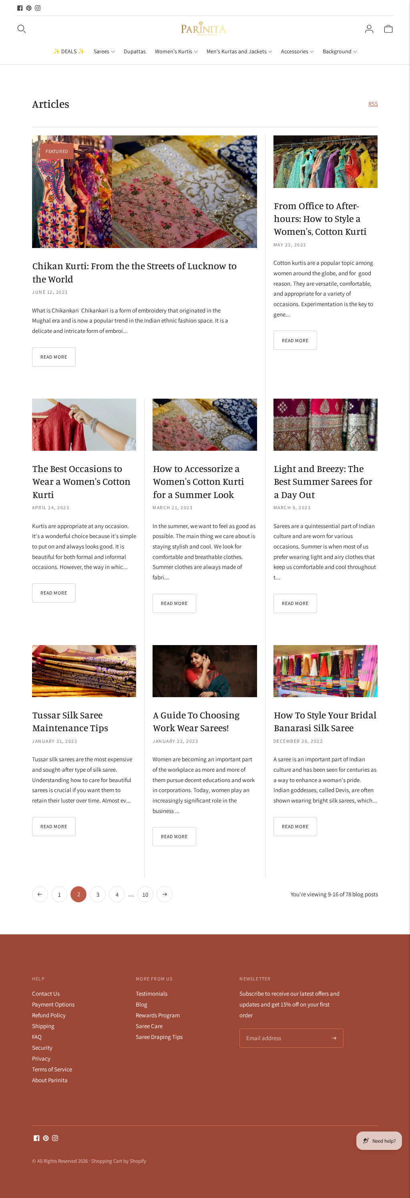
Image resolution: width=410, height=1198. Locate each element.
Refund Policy (49, 1015)
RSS (373, 103)
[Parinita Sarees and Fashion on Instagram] (37, 8)
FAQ (37, 1037)
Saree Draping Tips (159, 1037)
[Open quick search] (95, 29)
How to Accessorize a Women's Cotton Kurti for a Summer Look (198, 481)
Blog (141, 1004)
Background (337, 51)
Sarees (101, 51)
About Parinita (50, 1080)
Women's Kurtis (173, 51)
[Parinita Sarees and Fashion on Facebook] (20, 8)
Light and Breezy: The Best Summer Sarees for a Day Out (323, 481)
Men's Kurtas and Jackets (237, 51)
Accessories (294, 51)
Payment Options (53, 1004)
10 (145, 894)
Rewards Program (158, 1015)
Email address (262, 1029)
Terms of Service (52, 1069)
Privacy (41, 1058)
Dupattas (135, 51)
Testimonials (151, 993)
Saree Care (149, 1026)
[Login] (369, 29)
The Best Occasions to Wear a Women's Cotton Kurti (81, 481)
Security (42, 1047)
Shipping (43, 1026)
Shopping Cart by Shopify (118, 1161)
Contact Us (46, 993)
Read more (53, 357)
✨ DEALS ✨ (68, 51)
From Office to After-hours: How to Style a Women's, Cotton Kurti (320, 219)
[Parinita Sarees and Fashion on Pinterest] (29, 8)
